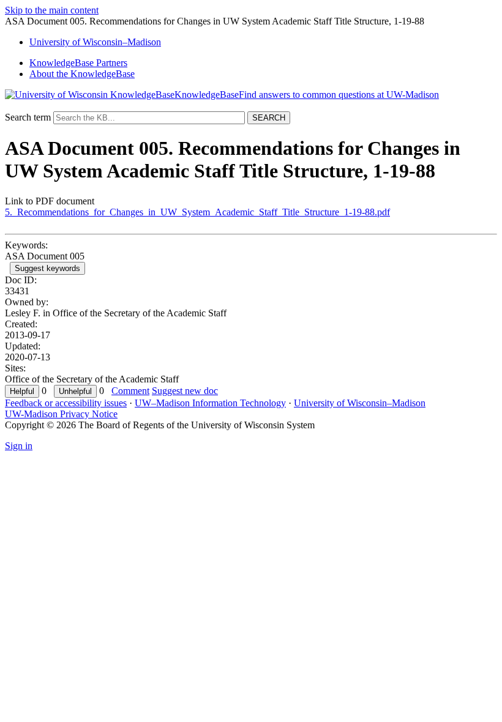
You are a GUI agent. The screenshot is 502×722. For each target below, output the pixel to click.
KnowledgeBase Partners (78, 63)
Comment (130, 390)
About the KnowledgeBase (82, 74)
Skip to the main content (52, 10)
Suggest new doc (185, 390)
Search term (28, 117)
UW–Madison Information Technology (210, 403)
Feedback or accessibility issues (66, 403)
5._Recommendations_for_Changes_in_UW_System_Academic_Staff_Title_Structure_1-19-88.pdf (197, 212)
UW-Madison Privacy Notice (61, 414)
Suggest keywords (47, 268)
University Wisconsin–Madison (95, 42)
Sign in (18, 446)
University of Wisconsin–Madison (359, 403)
